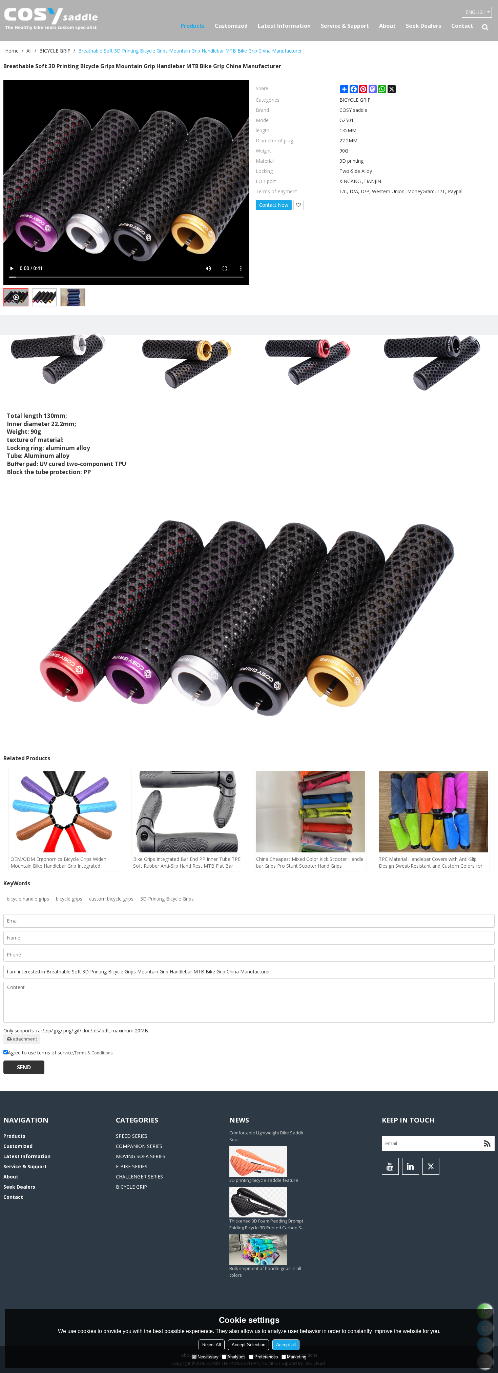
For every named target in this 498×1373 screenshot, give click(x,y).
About (387, 25)
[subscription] (487, 1143)
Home (12, 50)
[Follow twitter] (430, 1166)
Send (24, 1067)
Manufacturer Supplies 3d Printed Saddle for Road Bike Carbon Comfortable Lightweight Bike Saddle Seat (267, 1251)
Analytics (236, 1356)
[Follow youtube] (390, 1166)
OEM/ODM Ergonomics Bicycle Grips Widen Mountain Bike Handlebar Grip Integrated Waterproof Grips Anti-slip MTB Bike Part (58, 862)
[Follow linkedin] (410, 1166)
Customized (231, 25)
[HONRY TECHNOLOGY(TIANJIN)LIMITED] (50, 19)
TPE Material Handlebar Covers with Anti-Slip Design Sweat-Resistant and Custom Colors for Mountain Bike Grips (430, 862)
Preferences (266, 1356)
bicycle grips (69, 898)
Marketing (296, 1356)
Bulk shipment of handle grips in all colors (265, 1197)
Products (193, 25)
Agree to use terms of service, (60, 1052)
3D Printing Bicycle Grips (167, 898)
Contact (462, 25)
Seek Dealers (423, 25)
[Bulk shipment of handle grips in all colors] (271, 1175)
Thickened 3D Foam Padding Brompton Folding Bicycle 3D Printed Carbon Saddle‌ (271, 1149)
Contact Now (273, 205)
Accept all (286, 1344)
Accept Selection (248, 1344)
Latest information (284, 25)
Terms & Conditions (93, 1053)
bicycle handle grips (28, 898)
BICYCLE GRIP (54, 50)
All (29, 50)
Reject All (211, 1344)
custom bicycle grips (111, 898)
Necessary (208, 1356)
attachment (25, 1039)
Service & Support (345, 25)
